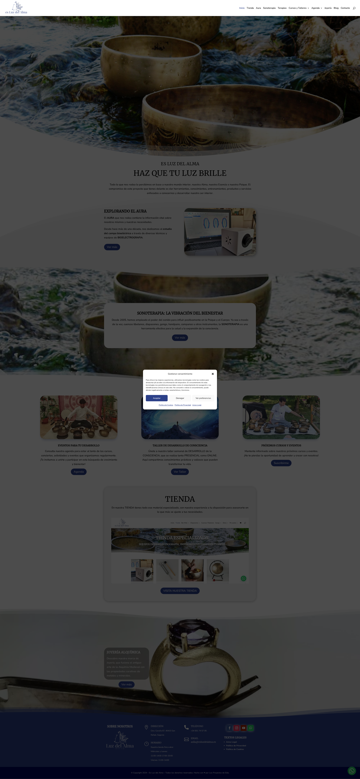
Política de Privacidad (183, 405)
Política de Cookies (166, 405)
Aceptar (156, 398)
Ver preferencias (203, 398)
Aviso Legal (196, 405)
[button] (212, 373)
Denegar (180, 398)
